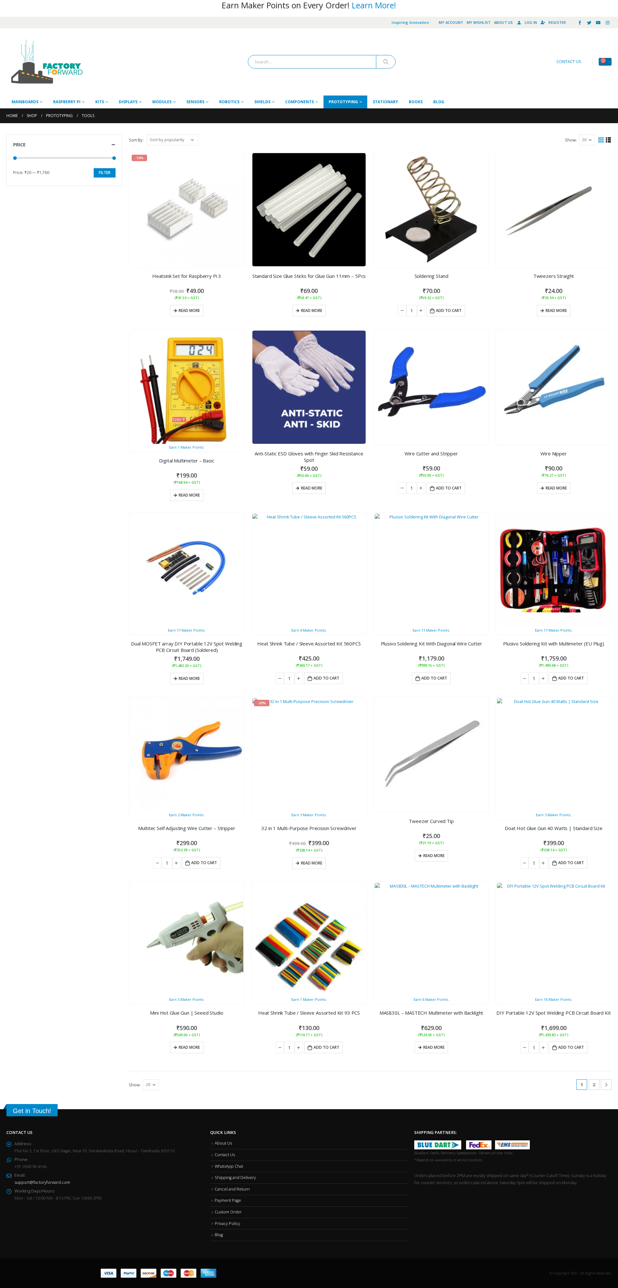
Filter (104, 172)
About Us (503, 22)
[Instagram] (607, 22)
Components (299, 102)
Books (416, 102)
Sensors (195, 102)
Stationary (385, 102)
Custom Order (228, 1212)
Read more (189, 310)
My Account (451, 22)
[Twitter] (589, 22)
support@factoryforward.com (42, 1182)
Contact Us (225, 1154)
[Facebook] (580, 22)
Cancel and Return (232, 1189)
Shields (262, 102)
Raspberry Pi (66, 102)
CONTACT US (569, 61)
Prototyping (343, 102)
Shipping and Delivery (235, 1177)
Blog (438, 102)
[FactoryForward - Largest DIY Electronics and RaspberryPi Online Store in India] (46, 62)
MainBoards (25, 102)
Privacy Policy (227, 1223)
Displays (128, 102)
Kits (99, 102)
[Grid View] (601, 140)
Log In (531, 22)
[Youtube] (598, 22)
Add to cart (449, 310)
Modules (162, 102)
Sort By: (136, 140)
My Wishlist (479, 22)
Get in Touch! (32, 1110)
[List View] (608, 140)
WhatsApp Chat (229, 1166)
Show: (571, 140)
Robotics (229, 102)
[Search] (385, 61)
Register (557, 22)
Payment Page (228, 1200)
